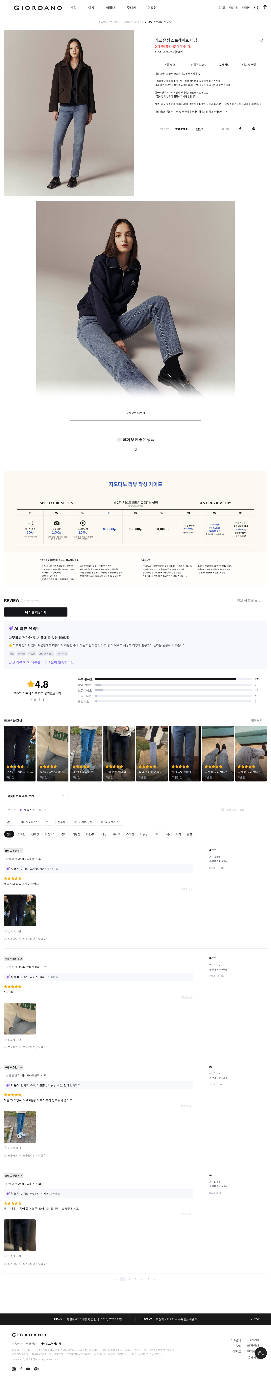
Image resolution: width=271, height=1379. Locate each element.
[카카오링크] (253, 129)
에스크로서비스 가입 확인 (146, 1354)
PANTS (126, 22)
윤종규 (170, 1350)
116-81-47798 (38, 1354)
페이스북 (240, 129)
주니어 (131, 8)
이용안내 (17, 1343)
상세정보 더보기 (135, 412)
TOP (256, 1319)
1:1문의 (236, 1340)
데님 (136, 22)
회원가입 (233, 7)
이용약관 (31, 1343)
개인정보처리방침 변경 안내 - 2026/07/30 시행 (94, 1319)
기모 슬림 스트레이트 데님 (157, 22)
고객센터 (246, 7)
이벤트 (236, 1351)
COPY (179, 52)
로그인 (221, 7)
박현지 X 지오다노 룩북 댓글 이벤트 (176, 1319)
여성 (91, 8)
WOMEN (114, 22)
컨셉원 (152, 8)
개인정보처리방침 (50, 1343)
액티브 (110, 8)
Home (103, 22)
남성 (73, 8)
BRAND (254, 1340)
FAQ (238, 1346)
